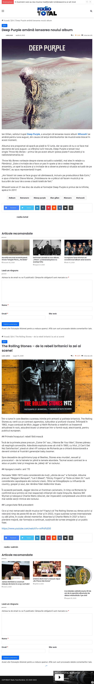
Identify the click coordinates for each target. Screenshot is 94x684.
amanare (25, 198)
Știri (12, 20)
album (12, 198)
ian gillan (55, 198)
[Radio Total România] (47, 11)
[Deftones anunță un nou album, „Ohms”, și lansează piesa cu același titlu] (47, 247)
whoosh (81, 198)
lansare (68, 198)
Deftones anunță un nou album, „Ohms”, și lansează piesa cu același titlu (46, 259)
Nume (5, 305)
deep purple (40, 198)
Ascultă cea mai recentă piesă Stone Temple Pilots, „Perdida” (15, 258)
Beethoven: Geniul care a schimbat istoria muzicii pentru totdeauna (44, 2)
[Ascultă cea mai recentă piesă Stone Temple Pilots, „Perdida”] (16, 247)
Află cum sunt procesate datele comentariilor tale (70, 328)
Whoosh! (82, 134)
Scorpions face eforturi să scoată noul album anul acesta (77, 258)
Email (5, 313)
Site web (53, 313)
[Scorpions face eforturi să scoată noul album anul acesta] (78, 247)
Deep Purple (33, 134)
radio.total (9, 35)
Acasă (6, 20)
